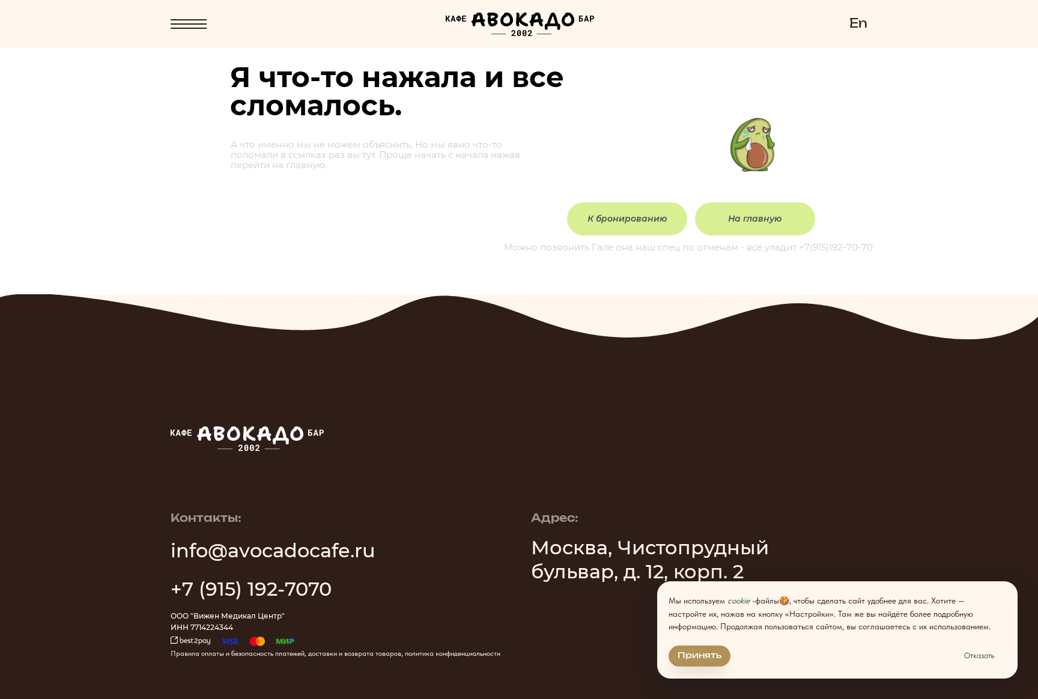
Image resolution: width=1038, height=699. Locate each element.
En (858, 24)
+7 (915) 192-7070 (251, 589)
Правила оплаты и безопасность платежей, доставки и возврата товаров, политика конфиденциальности (335, 653)
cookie (738, 600)
